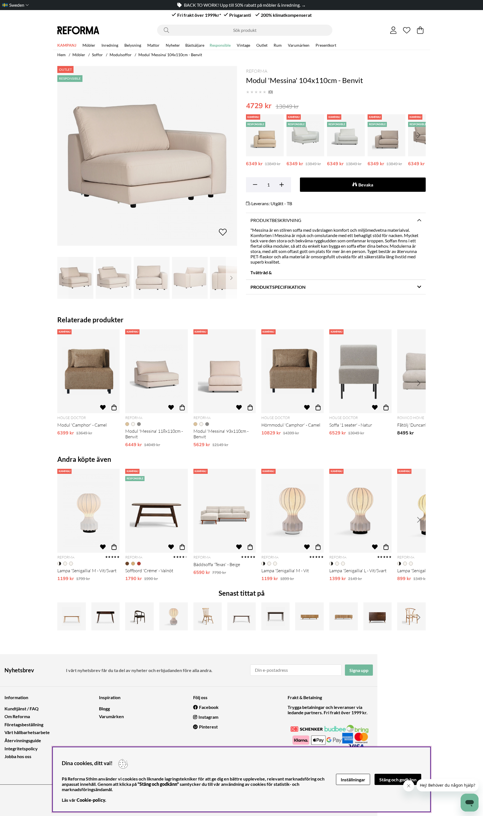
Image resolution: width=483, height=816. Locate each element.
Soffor (97, 54)
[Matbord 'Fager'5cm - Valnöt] (275, 616)
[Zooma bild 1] (147, 156)
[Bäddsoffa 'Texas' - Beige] (224, 511)
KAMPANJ (66, 45)
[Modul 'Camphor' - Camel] (88, 371)
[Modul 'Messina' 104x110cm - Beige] (265, 135)
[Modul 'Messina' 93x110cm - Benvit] (224, 371)
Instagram (208, 717)
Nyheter (173, 45)
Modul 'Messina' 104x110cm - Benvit (170, 54)
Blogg (104, 708)
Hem (61, 54)
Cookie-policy (91, 800)
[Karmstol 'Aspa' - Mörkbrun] (139, 616)
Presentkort (326, 45)
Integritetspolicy (21, 748)
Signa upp (358, 670)
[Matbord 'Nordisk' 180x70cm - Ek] (71, 616)
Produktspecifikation (278, 287)
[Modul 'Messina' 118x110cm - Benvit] (156, 371)
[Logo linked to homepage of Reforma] (78, 30)
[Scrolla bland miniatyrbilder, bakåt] (62, 278)
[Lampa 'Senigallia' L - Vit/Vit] (173, 616)
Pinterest (208, 726)
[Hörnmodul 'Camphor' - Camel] (292, 371)
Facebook (209, 707)
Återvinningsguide (22, 740)
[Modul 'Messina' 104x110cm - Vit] (305, 135)
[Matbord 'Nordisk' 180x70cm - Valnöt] (241, 616)
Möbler (88, 45)
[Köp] (114, 407)
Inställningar (353, 779)
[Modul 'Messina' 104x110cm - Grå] (386, 135)
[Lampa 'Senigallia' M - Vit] (292, 511)
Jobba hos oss (17, 756)
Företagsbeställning (23, 724)
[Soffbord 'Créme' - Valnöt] (156, 511)
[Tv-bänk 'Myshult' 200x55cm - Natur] (309, 616)
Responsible (220, 45)
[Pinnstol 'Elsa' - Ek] (207, 616)
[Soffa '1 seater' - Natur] (360, 371)
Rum (278, 45)
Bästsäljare (194, 45)
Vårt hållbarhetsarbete (27, 732)
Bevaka (365, 184)
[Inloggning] (393, 30)
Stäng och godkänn (397, 779)
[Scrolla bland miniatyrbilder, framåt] (231, 278)
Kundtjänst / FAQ (21, 708)
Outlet (261, 45)
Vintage (243, 45)
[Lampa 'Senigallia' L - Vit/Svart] (360, 511)
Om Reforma (17, 716)
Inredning (109, 45)
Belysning (132, 45)
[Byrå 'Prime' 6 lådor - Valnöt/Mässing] (377, 616)
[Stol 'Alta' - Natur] (411, 616)
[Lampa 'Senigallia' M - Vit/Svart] (88, 511)
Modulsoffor (121, 54)
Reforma (256, 71)
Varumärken (298, 45)
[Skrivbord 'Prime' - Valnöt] (105, 616)
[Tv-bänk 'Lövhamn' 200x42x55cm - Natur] (343, 616)
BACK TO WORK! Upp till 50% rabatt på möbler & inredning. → (225, 5)
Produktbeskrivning (275, 220)
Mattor (153, 45)
